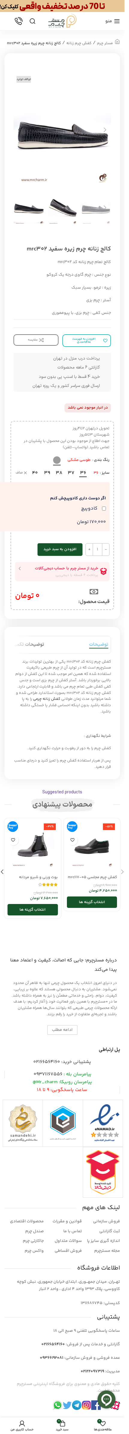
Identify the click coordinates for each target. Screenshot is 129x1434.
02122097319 (92, 1371)
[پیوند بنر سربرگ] (62, 6)
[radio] (57, 460)
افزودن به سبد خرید (60, 549)
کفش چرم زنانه (79, 43)
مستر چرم (105, 43)
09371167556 (48, 1074)
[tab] (98, 645)
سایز (106, 473)
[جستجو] (32, 21)
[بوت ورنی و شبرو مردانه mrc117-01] (33, 846)
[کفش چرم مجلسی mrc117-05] (92, 846)
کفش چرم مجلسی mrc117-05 (92, 877)
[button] (105, 130)
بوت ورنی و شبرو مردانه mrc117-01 (38, 880)
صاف (19, 473)
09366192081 (51, 1358)
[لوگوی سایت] (62, 21)
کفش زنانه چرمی (46, 699)
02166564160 (46, 1062)
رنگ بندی (102, 460)
